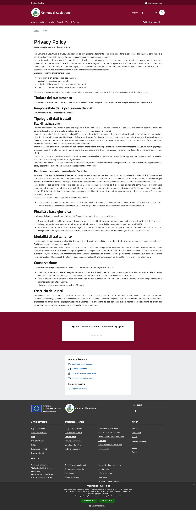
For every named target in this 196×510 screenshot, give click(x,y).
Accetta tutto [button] (89, 501)
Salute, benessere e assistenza (110, 444)
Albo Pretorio (103, 469)
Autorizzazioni (103, 448)
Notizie (134, 428)
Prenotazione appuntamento (76, 465)
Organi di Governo (38, 428)
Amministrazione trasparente (109, 465)
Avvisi (134, 436)
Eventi (134, 452)
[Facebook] (142, 12)
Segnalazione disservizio (74, 469)
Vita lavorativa (70, 436)
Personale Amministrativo (41, 449)
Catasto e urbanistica (73, 444)
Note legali (102, 477)
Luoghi (134, 448)
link (120, 496)
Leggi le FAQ (69, 473)
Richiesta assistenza (73, 477)
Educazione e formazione (108, 428)
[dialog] (98, 496)
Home (36, 30)
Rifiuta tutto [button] (107, 501)
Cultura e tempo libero (73, 432)
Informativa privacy (105, 473)
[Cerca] (162, 12)
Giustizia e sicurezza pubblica (109, 432)
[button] (98, 506)
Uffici (33, 436)
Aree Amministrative (39, 432)
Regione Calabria (37, 3)
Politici (34, 444)
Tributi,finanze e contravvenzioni (111, 436)
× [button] (193, 485)
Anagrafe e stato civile (73, 428)
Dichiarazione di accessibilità (109, 481)
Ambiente (102, 440)
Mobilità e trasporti (72, 449)
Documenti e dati (37, 453)
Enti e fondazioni (37, 440)
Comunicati (136, 432)
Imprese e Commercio (73, 440)
